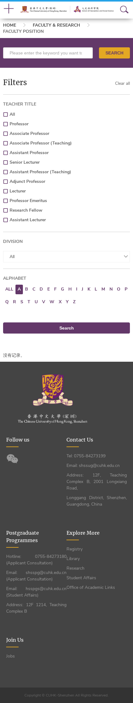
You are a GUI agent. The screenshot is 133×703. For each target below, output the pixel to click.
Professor (19, 124)
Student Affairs (81, 578)
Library (73, 559)
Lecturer (18, 191)
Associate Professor (29, 133)
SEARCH (114, 52)
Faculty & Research (56, 25)
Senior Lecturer (25, 162)
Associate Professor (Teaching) (41, 143)
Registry (74, 549)
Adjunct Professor (27, 181)
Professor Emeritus (28, 201)
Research (75, 568)
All (12, 114)
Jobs (10, 656)
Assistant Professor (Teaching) (40, 172)
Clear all (122, 83)
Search (66, 328)
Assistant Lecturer (28, 220)
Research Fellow (26, 210)
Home (9, 25)
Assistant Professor (29, 153)
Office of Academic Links (90, 587)
